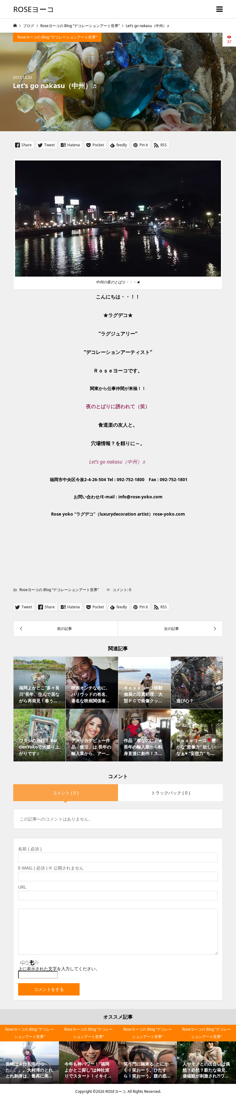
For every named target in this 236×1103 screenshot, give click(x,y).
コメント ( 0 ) (65, 793)
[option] (29, 1054)
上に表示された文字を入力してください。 (59, 968)
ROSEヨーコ (33, 9)
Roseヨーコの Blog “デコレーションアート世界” (57, 37)
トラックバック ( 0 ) (170, 793)
